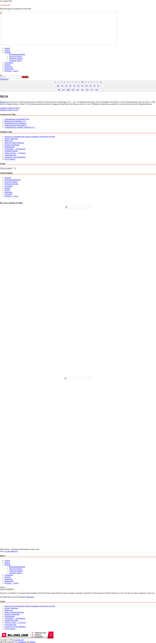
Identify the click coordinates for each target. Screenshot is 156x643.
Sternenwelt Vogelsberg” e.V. (15, 121)
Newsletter (8, 194)
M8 (86, 86)
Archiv (2, 587)
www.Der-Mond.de (10, 551)
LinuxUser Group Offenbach (15, 157)
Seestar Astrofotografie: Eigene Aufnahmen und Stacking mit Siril (30, 137)
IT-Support (10, 159)
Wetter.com (9, 141)
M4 (70, 86)
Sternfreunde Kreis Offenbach (15, 123)
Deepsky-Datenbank (12, 145)
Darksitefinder (10, 147)
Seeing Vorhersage (11, 139)
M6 (78, 86)
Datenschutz (9, 69)
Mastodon (30, 597)
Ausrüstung (9, 63)
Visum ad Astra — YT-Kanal (15, 153)
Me (94, 86)
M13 (77, 90)
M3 (66, 86)
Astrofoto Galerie (15, 61)
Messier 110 (4, 102)
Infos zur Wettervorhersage (14, 143)
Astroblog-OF (5, 5)
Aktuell (7, 48)
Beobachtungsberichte (17, 54)
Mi (98, 86)
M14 (82, 90)
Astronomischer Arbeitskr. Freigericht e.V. (20, 127)
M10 (63, 90)
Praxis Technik (15, 56)
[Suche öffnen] (1, 75)
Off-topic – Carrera (11, 71)
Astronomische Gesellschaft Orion (17, 119)
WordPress (22, 642)
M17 (92, 90)
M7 (82, 86)
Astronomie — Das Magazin (15, 149)
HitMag (32, 642)
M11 (68, 90)
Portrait (7, 50)
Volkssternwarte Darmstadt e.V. (16, 125)
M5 (74, 86)
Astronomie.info (10, 155)
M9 (90, 86)
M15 (87, 90)
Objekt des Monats (16, 58)
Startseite (8, 178)
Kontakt (7, 65)
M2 (62, 86)
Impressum (8, 67)
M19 (96, 90)
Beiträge (8, 52)
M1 (58, 86)
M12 (73, 90)
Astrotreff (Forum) (11, 151)
